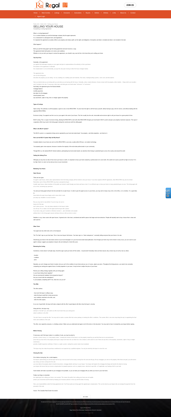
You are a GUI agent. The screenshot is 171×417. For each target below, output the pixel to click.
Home (35, 13)
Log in (81, 407)
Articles (105, 13)
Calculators (77, 13)
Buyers (88, 13)
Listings (56, 13)
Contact (132, 13)
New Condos (46, 13)
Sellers (97, 13)
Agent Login (41, 16)
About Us (123, 13)
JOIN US (130, 5)
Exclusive (67, 13)
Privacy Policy (87, 407)
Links (114, 13)
